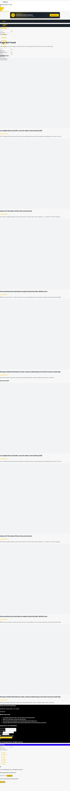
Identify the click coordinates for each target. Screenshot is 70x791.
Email (1, 732)
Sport (4, 757)
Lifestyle (5, 762)
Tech (4, 756)
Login (1, 9)
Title (1, 734)
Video (4, 764)
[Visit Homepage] (4, 11)
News (4, 21)
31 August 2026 (4, 134)
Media (4, 40)
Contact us (5, 2)
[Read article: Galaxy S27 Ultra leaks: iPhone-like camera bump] (35, 173)
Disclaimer (2, 709)
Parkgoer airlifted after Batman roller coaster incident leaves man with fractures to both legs (30, 372)
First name (2, 729)
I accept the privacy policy (8, 736)
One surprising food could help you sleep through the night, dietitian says (23, 291)
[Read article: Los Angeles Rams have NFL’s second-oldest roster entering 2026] (35, 93)
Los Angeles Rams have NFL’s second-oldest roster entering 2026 (21, 131)
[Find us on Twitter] (0, 6)
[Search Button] (11, 31)
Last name (2, 730)
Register (2, 8)
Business (5, 754)
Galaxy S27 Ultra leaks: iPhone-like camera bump (16, 211)
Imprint (17, 709)
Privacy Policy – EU (10, 709)
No (4, 782)
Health (4, 37)
